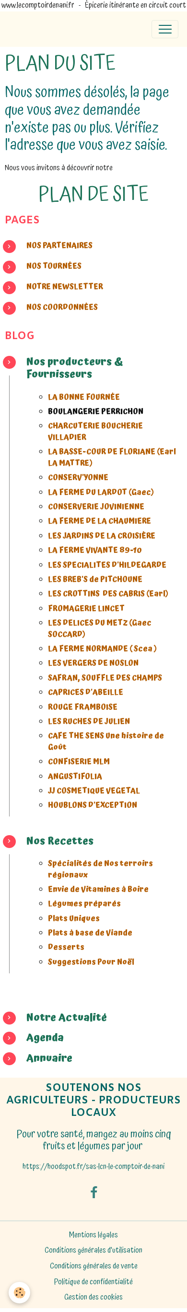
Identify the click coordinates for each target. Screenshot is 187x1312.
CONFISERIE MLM (79, 762)
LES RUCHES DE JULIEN (89, 722)
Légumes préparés (85, 904)
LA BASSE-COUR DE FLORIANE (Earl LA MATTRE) (112, 457)
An (33, 1058)
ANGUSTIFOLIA (75, 777)
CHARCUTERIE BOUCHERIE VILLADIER (95, 431)
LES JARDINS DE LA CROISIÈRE (101, 536)
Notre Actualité (66, 1017)
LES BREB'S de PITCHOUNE (95, 579)
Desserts (67, 947)
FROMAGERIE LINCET (86, 609)
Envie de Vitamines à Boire (99, 889)
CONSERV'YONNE (78, 478)
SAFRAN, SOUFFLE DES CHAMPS (105, 678)
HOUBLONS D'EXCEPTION (92, 805)
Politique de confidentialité (93, 1282)
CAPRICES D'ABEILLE (85, 692)
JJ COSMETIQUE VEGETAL (94, 791)
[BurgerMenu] (165, 29)
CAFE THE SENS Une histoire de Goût (106, 741)
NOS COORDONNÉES (62, 307)
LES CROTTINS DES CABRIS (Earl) (108, 594)
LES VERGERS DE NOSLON (93, 663)
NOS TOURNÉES (54, 266)
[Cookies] (19, 1292)
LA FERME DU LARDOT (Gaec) (101, 492)
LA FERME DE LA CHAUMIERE (99, 521)
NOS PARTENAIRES (59, 246)
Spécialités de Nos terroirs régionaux (100, 869)
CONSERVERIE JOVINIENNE (96, 507)
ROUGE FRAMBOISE (83, 707)
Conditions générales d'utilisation (93, 1251)
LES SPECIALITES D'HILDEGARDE (107, 565)
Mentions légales (93, 1235)
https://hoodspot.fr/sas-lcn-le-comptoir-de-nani (93, 1167)
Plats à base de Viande (90, 933)
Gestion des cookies (93, 1297)
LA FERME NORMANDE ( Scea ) (102, 649)
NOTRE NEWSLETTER (64, 287)
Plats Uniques (74, 919)
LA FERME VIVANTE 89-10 (95, 550)
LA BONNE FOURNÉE (84, 397)
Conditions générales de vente (94, 1266)
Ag (33, 1037)
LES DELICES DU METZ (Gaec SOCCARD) (100, 628)
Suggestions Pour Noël (92, 962)
